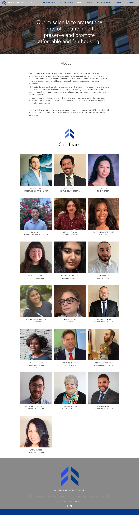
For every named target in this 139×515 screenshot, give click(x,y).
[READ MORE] (67, 506)
